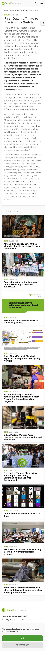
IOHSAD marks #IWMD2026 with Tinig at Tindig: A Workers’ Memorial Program (22, 551)
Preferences (22, 645)
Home (6, 10)
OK (22, 638)
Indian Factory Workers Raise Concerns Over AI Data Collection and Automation (23, 437)
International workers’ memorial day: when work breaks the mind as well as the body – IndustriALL (23, 590)
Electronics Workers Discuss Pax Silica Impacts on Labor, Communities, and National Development (20, 476)
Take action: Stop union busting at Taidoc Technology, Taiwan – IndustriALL (21, 284)
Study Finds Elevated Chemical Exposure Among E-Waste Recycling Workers (22, 358)
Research (14, 10)
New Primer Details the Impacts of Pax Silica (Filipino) (21, 321)
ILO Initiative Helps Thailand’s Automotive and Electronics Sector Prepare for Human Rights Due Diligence (21, 398)
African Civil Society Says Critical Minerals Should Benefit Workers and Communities (22, 246)
